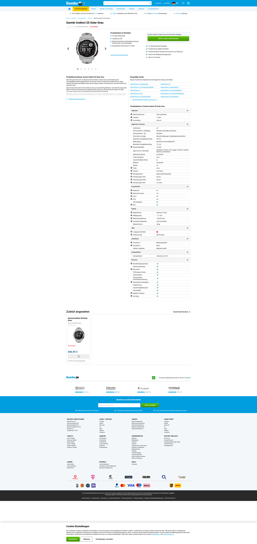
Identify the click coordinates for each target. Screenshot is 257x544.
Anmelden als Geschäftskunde (107, 466)
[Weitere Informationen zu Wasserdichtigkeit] (131, 147)
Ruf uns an (167, 438)
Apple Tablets (70, 442)
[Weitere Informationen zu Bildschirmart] (131, 212)
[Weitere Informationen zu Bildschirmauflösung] (131, 218)
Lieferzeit (134, 442)
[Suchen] (150, 3)
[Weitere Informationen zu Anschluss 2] (131, 245)
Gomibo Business (104, 464)
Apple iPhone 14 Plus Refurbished (171, 90)
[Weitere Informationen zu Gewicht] (131, 171)
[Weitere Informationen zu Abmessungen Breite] (131, 179)
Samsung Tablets (71, 440)
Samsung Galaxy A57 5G (74, 427)
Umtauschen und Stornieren (139, 445)
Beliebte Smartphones (75, 419)
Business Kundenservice (105, 468)
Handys (134, 419)
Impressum (104, 498)
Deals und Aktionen (137, 458)
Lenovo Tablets (71, 443)
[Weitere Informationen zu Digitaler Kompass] (131, 293)
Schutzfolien (102, 440)
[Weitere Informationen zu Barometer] (131, 269)
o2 (100, 427)
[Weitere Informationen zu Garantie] (131, 117)
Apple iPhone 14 (135, 90)
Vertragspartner (168, 445)
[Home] (69, 8)
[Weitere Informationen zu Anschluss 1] (131, 242)
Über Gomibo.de (86, 498)
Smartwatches (82, 18)
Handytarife (121, 9)
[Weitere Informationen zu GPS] (131, 199)
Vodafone (102, 432)
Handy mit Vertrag (106, 9)
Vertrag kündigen (136, 452)
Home (68, 18)
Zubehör (141, 9)
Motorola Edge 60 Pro (73, 425)
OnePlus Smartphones (138, 425)
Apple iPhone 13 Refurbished (169, 87)
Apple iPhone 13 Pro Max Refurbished (142, 87)
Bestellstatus (135, 440)
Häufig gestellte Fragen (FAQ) (172, 442)
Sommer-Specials (81, 9)
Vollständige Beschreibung (77, 99)
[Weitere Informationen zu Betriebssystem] (131, 174)
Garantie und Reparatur (138, 447)
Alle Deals (134, 464)
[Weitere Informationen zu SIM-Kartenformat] (131, 114)
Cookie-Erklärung (168, 534)
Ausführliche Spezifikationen (119, 55)
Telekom (101, 430)
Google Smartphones (137, 428)
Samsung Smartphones (138, 423)
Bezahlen (134, 438)
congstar (101, 421)
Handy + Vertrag (105, 419)
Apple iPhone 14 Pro (136, 93)
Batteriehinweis (136, 449)
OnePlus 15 (70, 428)
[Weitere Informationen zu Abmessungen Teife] (131, 182)
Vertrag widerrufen (137, 454)
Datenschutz (70, 468)
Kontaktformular (168, 440)
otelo (100, 428)
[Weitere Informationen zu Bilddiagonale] (131, 215)
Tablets (131, 9)
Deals (134, 462)
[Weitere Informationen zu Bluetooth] (131, 190)
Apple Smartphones (137, 421)
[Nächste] (105, 49)
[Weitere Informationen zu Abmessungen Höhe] (131, 176)
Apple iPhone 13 (166, 84)
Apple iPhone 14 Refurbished (169, 96)
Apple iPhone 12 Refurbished (139, 84)
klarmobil (102, 425)
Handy (93, 9)
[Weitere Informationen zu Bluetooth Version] (131, 193)
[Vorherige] (68, 49)
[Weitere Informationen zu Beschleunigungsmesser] (131, 263)
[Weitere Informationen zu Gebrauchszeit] (131, 234)
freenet (101, 423)
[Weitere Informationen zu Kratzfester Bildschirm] (131, 221)
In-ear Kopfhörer (103, 443)
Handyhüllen (102, 438)
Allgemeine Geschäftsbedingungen (153, 498)
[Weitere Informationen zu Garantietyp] (131, 120)
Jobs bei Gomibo (168, 443)
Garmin (90, 18)
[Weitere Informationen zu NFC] (131, 204)
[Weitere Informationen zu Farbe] (131, 168)
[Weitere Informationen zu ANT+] (131, 196)
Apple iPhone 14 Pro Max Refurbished (172, 93)
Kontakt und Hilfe (171, 436)
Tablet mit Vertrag (72, 447)
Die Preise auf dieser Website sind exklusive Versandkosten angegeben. (155, 493)
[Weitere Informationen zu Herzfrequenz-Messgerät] (131, 282)
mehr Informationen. (146, 494)
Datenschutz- (156, 534)
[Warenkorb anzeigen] (188, 3)
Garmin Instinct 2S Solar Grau (102, 18)
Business (102, 462)
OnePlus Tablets (71, 445)
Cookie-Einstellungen (114, 498)
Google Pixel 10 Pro (72, 430)
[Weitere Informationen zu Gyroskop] (131, 296)
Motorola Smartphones (138, 427)
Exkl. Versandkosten (79, 361)
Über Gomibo (70, 464)
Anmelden (167, 3)
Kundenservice (153, 9)
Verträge (134, 451)
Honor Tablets (71, 438)
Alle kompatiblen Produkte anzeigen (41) (144, 99)
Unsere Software (71, 466)
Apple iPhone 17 (71, 421)
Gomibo (70, 462)
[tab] (77, 69)
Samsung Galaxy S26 (73, 423)
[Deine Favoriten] (183, 3)
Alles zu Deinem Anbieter (138, 456)
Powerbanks (102, 442)
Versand (134, 443)
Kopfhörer (102, 445)
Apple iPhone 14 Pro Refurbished (140, 96)
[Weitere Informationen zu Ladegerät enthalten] (131, 232)
